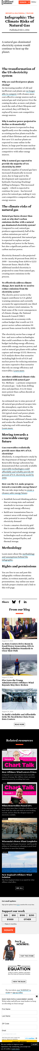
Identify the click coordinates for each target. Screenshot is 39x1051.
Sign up (9, 1039)
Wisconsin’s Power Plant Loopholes (19, 841)
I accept (34, 1044)
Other (27, 919)
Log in (3, 1039)
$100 (22, 915)
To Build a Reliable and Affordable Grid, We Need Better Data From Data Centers (19, 716)
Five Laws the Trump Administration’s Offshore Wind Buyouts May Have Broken (18, 682)
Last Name (6, 1016)
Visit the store (27, 956)
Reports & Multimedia (15, 13)
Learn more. (7, 428)
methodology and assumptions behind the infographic (18, 557)
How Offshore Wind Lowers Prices (19, 772)
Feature (30, 13)
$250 (31, 915)
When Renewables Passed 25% (17, 806)
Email (4, 1030)
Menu (33, 2)
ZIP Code (5, 1024)
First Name (6, 1009)
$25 (6, 915)
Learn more (18, 371)
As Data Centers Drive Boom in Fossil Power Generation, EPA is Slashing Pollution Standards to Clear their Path (18, 647)
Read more (19, 724)
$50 (14, 915)
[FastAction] (30, 1038)
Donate (23, 2)
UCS (18, 904)
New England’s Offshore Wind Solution (17, 876)
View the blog (19, 981)
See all (19, 888)
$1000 (10, 919)
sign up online (17, 992)
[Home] (7, 2)
